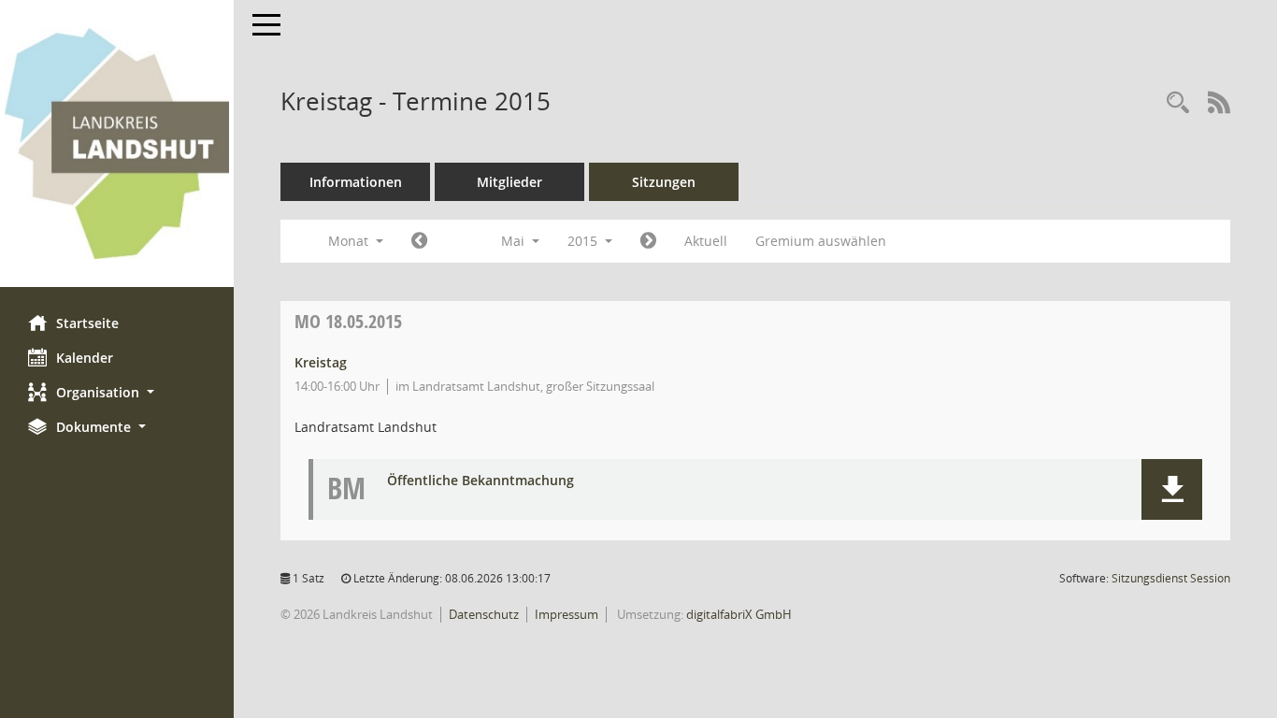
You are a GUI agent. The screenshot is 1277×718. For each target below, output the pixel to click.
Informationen (355, 182)
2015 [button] (584, 241)
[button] (117, 392)
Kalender (84, 357)
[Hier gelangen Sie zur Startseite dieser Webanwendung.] (117, 143)
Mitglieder (509, 182)
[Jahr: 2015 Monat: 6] (648, 241)
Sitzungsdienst (1171, 578)
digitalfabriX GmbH (739, 614)
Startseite (87, 323)
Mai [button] (514, 241)
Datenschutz (484, 614)
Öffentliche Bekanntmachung (480, 481)
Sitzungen (664, 182)
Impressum (566, 614)
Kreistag (320, 362)
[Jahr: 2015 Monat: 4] (419, 241)
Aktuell (705, 241)
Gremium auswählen (820, 241)
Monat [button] (350, 241)
